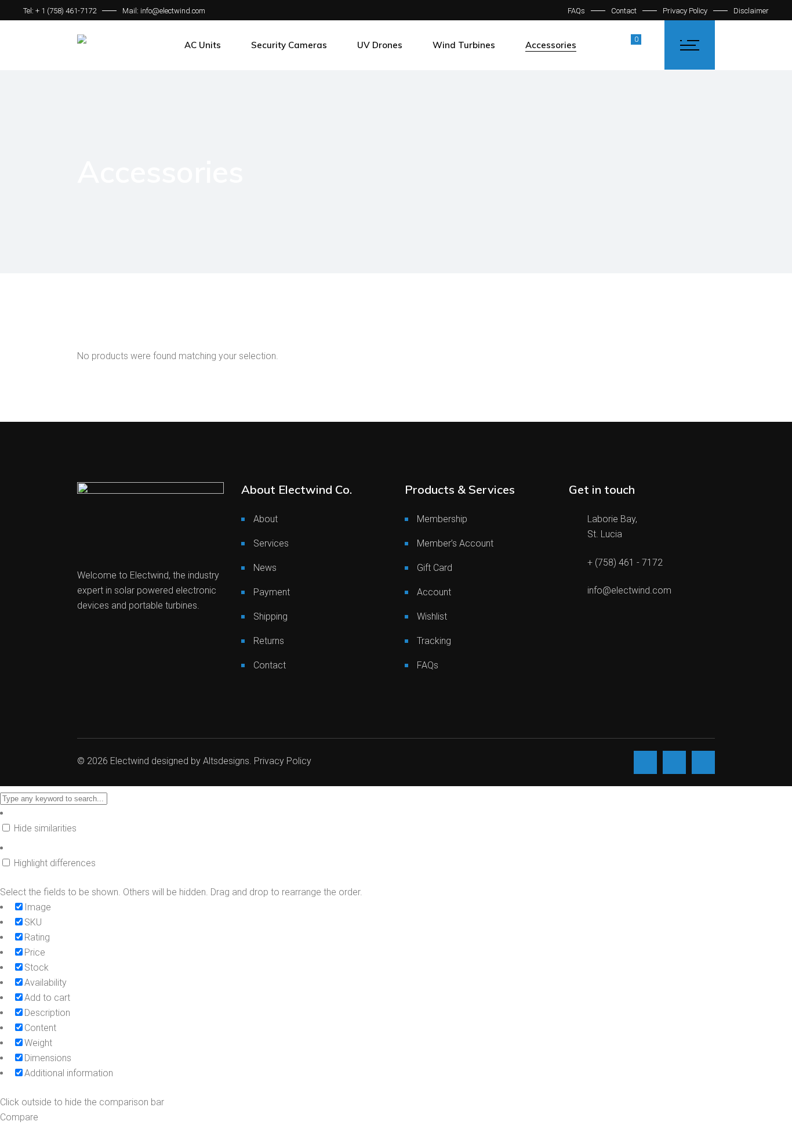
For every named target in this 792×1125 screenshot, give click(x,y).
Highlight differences (54, 863)
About (265, 518)
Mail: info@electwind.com (163, 10)
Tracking (434, 640)
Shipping (270, 616)
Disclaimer (751, 10)
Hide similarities (44, 828)
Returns (268, 640)
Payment (271, 592)
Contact (624, 10)
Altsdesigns (226, 760)
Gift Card (434, 567)
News (265, 567)
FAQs (576, 10)
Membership (442, 518)
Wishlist (432, 616)
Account (434, 592)
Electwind (129, 760)
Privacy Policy (685, 10)
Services (271, 543)
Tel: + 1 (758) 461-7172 (59, 10)
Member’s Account (455, 543)
